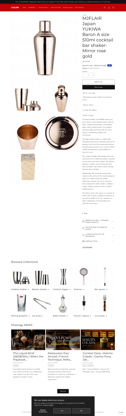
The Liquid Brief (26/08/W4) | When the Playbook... (28, 356)
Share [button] (85, 213)
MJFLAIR (29, 412)
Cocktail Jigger (60, 289)
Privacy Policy (48, 405)
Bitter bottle (59, 316)
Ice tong (36, 316)
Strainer (78, 289)
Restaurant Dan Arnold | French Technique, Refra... (60, 356)
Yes (62, 411)
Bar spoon (100, 289)
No (81, 411)
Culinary (51, 365)
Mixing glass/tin (19, 316)
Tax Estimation (87, 247)
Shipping (84, 68)
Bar (84, 365)
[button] (32, 7)
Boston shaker (39, 289)
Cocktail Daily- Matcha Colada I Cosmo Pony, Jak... (98, 356)
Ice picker (100, 316)
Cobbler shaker (19, 289)
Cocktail (90, 365)
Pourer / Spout (81, 316)
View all (63, 391)
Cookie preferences (99, 412)
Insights (16, 365)
